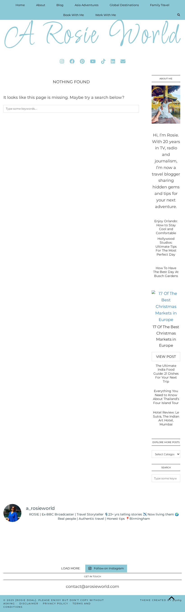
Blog (59, 5)
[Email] (122, 61)
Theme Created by (161, 600)
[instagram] (62, 61)
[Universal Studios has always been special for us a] (47, 553)
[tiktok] (103, 61)
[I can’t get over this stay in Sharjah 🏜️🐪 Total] (47, 535)
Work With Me (105, 15)
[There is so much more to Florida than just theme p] (77, 535)
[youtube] (93, 61)
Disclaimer (28, 603)
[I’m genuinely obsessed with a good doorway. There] (107, 535)
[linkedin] (113, 61)
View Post (166, 356)
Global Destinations (124, 5)
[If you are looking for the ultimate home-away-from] (77, 553)
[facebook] (71, 61)
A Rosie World (92, 36)
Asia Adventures (86, 5)
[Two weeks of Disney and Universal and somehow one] (137, 535)
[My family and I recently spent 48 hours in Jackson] (168, 553)
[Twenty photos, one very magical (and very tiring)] (137, 553)
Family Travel (159, 5)
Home (20, 5)
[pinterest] (82, 61)
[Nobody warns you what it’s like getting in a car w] (168, 535)
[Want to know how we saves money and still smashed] (107, 553)
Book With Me (73, 15)
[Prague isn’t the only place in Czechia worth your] (17, 535)
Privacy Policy (55, 603)
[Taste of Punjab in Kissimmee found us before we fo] (17, 553)
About (40, 5)
